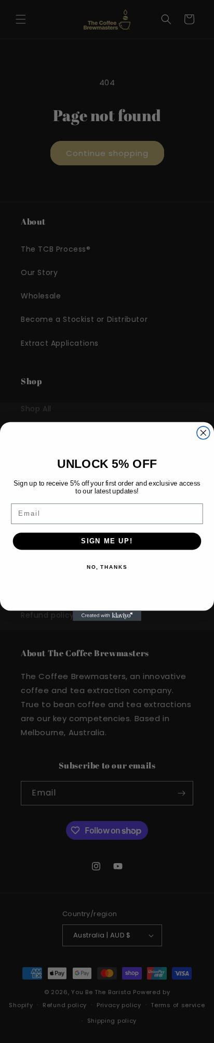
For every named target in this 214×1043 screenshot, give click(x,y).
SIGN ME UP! (107, 540)
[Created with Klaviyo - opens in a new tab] (107, 615)
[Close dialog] (203, 432)
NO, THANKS (107, 567)
